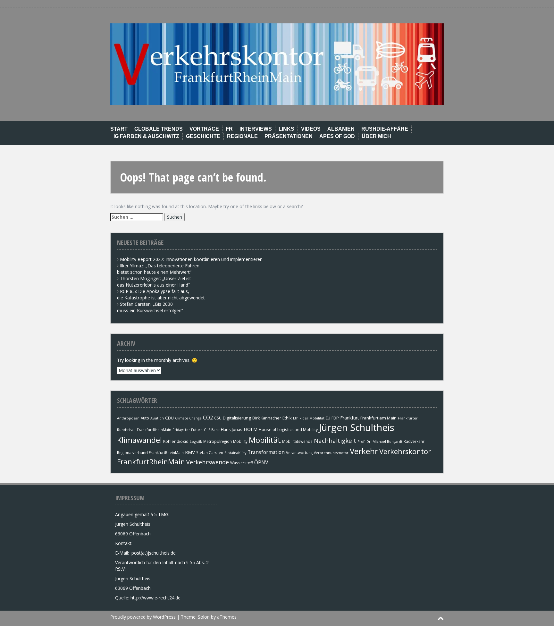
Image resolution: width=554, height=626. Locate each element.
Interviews (255, 129)
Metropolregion (217, 441)
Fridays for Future (187, 429)
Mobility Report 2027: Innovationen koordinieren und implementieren (191, 259)
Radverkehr (414, 441)
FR (229, 129)
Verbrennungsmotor (331, 453)
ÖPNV (261, 462)
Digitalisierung (237, 418)
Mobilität (265, 440)
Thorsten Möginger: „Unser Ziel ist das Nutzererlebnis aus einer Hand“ (154, 281)
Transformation (266, 452)
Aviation (157, 418)
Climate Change (188, 418)
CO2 (208, 417)
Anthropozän (128, 418)
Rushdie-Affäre (384, 129)
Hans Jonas (231, 429)
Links (286, 129)
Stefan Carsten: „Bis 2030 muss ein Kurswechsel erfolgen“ (150, 307)
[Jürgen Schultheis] (277, 64)
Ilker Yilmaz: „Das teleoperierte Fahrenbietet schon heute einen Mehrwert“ (158, 269)
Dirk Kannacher (266, 418)
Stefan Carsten (209, 452)
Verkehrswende (207, 462)
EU (328, 417)
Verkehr (364, 451)
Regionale (242, 136)
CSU (218, 417)
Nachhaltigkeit (335, 440)
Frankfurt (349, 418)
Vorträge (204, 129)
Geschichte (203, 136)
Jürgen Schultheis (356, 427)
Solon (204, 617)
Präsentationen (288, 136)
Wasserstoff (241, 462)
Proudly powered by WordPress (143, 617)
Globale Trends (158, 129)
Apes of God (337, 136)
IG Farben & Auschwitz (146, 136)
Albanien (341, 129)
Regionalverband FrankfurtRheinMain (150, 452)
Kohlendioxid (176, 441)
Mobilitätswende (297, 441)
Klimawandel (139, 440)
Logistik (196, 441)
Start (119, 129)
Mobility (240, 441)
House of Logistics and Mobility (288, 429)
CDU (169, 418)
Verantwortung (299, 452)
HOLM (250, 429)
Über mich (376, 136)
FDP (335, 418)
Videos (311, 129)
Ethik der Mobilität (308, 418)
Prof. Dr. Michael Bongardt (379, 441)
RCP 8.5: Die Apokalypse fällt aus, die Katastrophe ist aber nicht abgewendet (161, 294)
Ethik (287, 418)
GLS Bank (212, 429)
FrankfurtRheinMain (154, 429)
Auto (145, 417)
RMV (190, 452)
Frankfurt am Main (378, 418)
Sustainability (235, 453)
